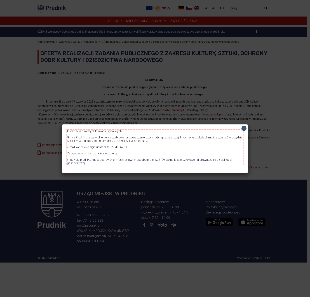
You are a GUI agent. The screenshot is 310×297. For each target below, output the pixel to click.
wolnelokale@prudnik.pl (91, 147)
